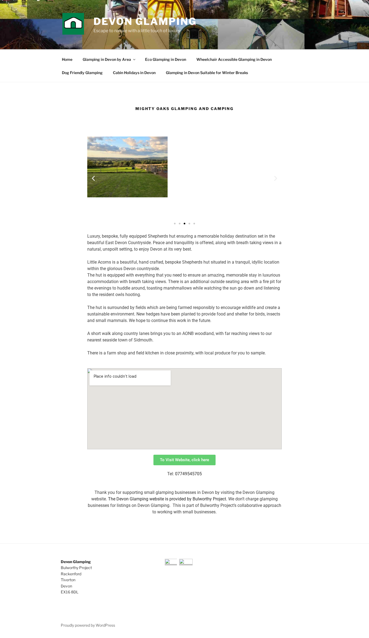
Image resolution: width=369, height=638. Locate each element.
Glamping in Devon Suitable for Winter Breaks (207, 72)
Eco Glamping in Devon (165, 59)
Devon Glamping (145, 21)
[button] (93, 178)
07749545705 (188, 473)
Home (67, 59)
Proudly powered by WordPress (88, 625)
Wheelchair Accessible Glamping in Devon (234, 59)
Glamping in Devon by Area (107, 59)
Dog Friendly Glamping (82, 72)
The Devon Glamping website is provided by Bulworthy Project (167, 498)
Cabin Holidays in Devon (134, 72)
